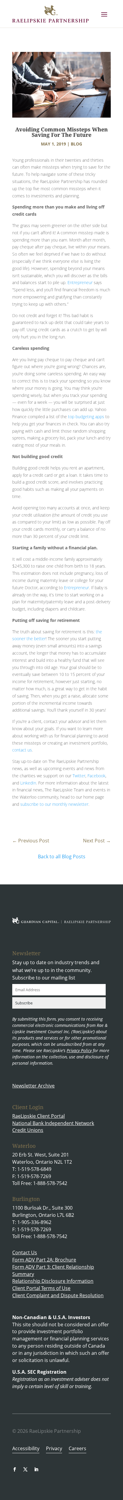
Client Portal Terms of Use (41, 1288)
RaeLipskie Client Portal (38, 1116)
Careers (77, 1449)
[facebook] (14, 1469)
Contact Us (24, 1252)
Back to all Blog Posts (61, 856)
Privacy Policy (79, 1050)
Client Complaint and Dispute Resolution (58, 1295)
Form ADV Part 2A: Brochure (44, 1259)
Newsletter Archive (33, 1085)
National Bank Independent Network (53, 1123)
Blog (76, 144)
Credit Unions (27, 1130)
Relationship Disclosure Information (52, 1281)
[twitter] (25, 1469)
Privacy (54, 1449)
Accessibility (25, 1449)
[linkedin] (36, 1469)
